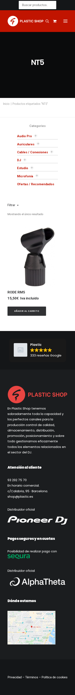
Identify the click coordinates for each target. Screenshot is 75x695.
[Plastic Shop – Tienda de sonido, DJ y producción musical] (26, 21)
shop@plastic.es (20, 496)
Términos (31, 677)
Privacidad (15, 677)
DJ (19, 160)
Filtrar (11, 205)
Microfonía (25, 176)
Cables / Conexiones (32, 152)
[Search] (45, 21)
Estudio (22, 168)
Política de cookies (55, 677)
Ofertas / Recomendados (35, 184)
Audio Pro (24, 136)
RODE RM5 (16, 292)
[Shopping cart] (52, 21)
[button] (65, 21)
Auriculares (25, 144)
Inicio (6, 104)
